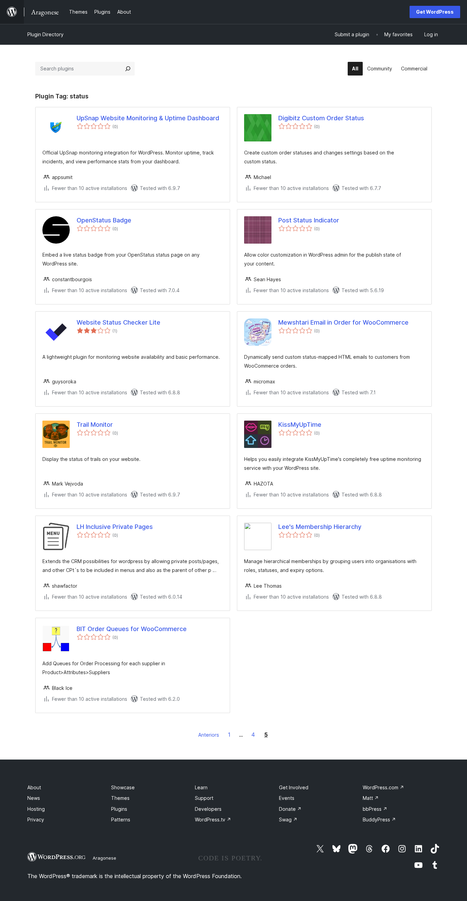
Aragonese (104, 858)
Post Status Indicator (308, 220)
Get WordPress (435, 12)
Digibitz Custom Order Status (321, 118)
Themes (120, 798)
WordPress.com (383, 787)
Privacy (35, 819)
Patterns (120, 819)
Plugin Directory (45, 34)
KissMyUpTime (299, 424)
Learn (201, 787)
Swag (288, 819)
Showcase (123, 787)
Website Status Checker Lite (118, 322)
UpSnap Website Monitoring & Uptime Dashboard (148, 118)
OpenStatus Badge (104, 220)
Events (286, 798)
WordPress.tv (213, 819)
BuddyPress (379, 819)
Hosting (36, 809)
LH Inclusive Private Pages (115, 526)
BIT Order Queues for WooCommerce (132, 628)
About (34, 787)
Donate (290, 809)
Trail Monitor (95, 424)
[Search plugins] (128, 69)
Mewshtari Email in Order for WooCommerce (343, 322)
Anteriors (208, 735)
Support (204, 798)
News (33, 798)
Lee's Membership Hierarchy (319, 526)
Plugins (119, 809)
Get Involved (293, 787)
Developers (208, 809)
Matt (371, 798)
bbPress (375, 809)
